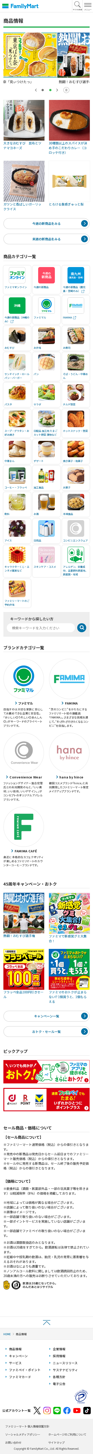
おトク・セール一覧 (46, 1031)
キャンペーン (18, 1356)
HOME (7, 1334)
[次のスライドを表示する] (57, 90)
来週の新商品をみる (46, 239)
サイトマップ (56, 1443)
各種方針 (59, 1376)
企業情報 (59, 1349)
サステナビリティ (65, 1370)
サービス (15, 1363)
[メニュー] (87, 6)
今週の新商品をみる (46, 223)
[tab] (43, 90)
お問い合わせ (13, 1443)
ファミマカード (20, 1376)
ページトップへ (46, 1322)
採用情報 (59, 1356)
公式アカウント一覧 (16, 1410)
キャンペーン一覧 (46, 1016)
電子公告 (59, 1383)
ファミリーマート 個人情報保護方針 (27, 1426)
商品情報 (15, 1349)
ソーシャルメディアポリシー (22, 1434)
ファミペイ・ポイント (25, 1370)
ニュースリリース (65, 1363)
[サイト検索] (77, 6)
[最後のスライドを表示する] (36, 90)
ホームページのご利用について (67, 1434)
